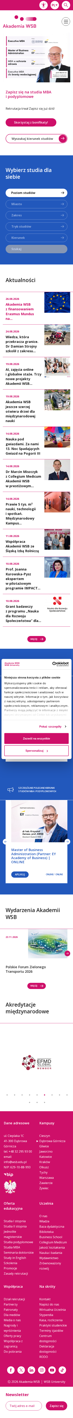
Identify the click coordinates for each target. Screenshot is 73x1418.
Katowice (45, 1157)
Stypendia (46, 1315)
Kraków (44, 1162)
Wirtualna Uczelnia (52, 1310)
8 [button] (59, 1095)
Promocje (10, 1268)
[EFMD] (36, 1062)
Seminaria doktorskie (19, 1252)
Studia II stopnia (15, 1226)
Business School (50, 1237)
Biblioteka (46, 1232)
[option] (36, 89)
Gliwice (44, 1146)
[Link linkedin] (31, 1370)
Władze (44, 1221)
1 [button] (7, 1095)
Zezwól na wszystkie (36, 738)
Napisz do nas (49, 1304)
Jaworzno (46, 1151)
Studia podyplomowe (18, 1242)
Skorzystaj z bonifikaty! (31, 122)
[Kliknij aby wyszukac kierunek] (63, 139)
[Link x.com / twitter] (21, 1370)
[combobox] (55, 5)
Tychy (43, 1172)
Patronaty (11, 1310)
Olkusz (44, 1167)
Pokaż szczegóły (50, 726)
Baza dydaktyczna (51, 1226)
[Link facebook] (11, 1370)
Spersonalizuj (34, 750)
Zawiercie (46, 1183)
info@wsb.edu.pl (15, 1162)
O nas (43, 1216)
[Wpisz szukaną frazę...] (66, 5)
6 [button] (44, 1095)
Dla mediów (12, 1315)
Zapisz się (56, 1406)
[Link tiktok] (62, 1370)
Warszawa (46, 1178)
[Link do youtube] (52, 1370)
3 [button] (22, 1095)
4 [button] (29, 1095)
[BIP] (8, 1174)
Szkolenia (10, 1263)
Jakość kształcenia (52, 1247)
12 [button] (44, 1102)
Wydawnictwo (48, 1258)
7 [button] (52, 1095)
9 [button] (67, 1095)
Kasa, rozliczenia (51, 1320)
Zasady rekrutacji (16, 1273)
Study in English (15, 1258)
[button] (43, 5)
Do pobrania (13, 1351)
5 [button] (37, 1095)
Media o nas (12, 1320)
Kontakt (45, 1299)
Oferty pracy (12, 1336)
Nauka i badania (50, 1253)
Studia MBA (12, 1247)
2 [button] (14, 1095)
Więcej (33, 639)
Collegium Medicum (53, 1242)
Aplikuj (20, 874)
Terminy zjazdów (51, 1331)
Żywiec (43, 1188)
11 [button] (37, 1102)
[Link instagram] (41, 1370)
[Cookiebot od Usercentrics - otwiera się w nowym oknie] (52, 664)
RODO (43, 1357)
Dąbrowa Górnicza (52, 1141)
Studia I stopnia (15, 1221)
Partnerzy (11, 1304)
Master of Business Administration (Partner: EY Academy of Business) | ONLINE (33, 856)
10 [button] (29, 1102)
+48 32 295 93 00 (20, 1151)
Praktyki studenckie (53, 1325)
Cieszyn (44, 1136)
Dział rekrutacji (14, 1299)
